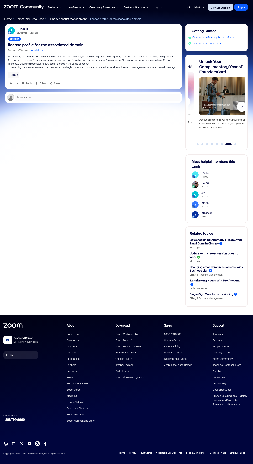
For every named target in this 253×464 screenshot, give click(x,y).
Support (218, 325)
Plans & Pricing (172, 346)
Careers (71, 352)
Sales (168, 325)
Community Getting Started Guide (213, 37)
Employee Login (237, 452)
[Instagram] (37, 443)
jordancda (206, 212)
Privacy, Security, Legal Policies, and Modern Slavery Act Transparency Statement (230, 400)
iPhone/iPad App (124, 365)
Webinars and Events (175, 358)
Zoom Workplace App (127, 334)
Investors (72, 371)
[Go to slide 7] (229, 144)
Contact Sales (172, 340)
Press (70, 377)
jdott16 (205, 183)
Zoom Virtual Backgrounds (130, 377)
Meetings (195, 247)
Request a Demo (173, 352)
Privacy (132, 452)
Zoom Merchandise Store (81, 420)
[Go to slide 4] (212, 144)
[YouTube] (29, 443)
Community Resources (29, 19)
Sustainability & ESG (78, 383)
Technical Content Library (227, 365)
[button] (37, 50)
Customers (73, 340)
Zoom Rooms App (125, 340)
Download (122, 325)
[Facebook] (45, 443)
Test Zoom (218, 334)
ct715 (204, 193)
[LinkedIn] (13, 443)
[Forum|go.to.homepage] (23, 7)
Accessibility (219, 383)
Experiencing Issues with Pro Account (215, 280)
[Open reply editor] (93, 97)
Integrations (73, 358)
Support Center (221, 346)
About (71, 325)
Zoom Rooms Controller (128, 346)
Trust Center (146, 452)
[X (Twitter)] (21, 443)
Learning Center (221, 352)
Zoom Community (223, 358)
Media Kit (72, 395)
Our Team (72, 346)
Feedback (218, 371)
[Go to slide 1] (197, 144)
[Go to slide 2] (202, 144)
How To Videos (75, 402)
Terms (122, 452)
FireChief (22, 29)
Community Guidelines (206, 43)
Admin (14, 75)
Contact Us (219, 377)
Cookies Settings (218, 452)
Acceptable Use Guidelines (169, 452)
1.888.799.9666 (14, 420)
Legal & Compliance (196, 452)
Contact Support (220, 7)
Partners (71, 365)
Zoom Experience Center (178, 365)
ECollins (205, 173)
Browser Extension (125, 352)
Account (217, 340)
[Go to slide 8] (235, 144)
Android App (122, 371)
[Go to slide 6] (221, 144)
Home (8, 19)
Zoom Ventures (75, 414)
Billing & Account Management (67, 19)
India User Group (199, 288)
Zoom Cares (73, 389)
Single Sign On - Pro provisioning (211, 294)
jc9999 (205, 203)
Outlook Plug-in (123, 358)
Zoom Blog (73, 334)
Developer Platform (77, 408)
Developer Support (223, 389)
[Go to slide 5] (217, 144)
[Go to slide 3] (207, 144)
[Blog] (5, 443)
